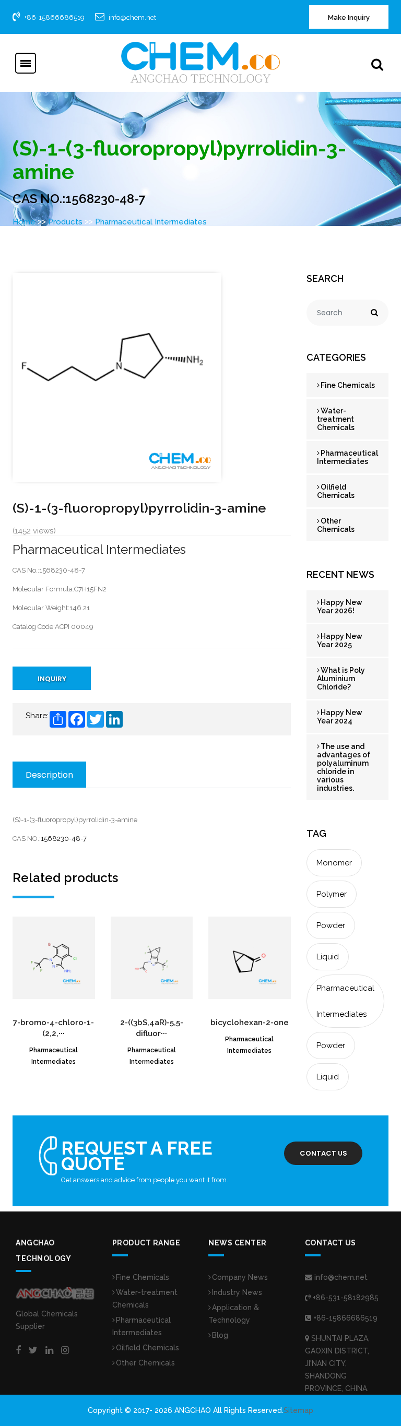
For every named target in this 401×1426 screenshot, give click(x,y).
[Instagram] (65, 1350)
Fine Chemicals (348, 385)
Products (65, 222)
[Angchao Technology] (200, 62)
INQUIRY (52, 679)
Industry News (237, 1292)
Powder (330, 925)
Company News (240, 1277)
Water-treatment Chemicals (336, 419)
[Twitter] (33, 1350)
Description (49, 775)
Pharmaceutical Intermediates (151, 222)
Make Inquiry (349, 17)
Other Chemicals (336, 525)
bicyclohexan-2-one (249, 1022)
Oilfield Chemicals (336, 491)
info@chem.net (132, 17)
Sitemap (298, 1410)
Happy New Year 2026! (339, 606)
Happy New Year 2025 (339, 640)
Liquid (327, 956)
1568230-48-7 (64, 838)
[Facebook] (18, 1350)
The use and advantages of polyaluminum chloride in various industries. (343, 767)
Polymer (331, 894)
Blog (220, 1335)
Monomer (334, 863)
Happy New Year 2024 (339, 716)
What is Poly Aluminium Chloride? (341, 678)
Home (24, 222)
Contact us (323, 1153)
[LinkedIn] (49, 1350)
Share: (37, 715)
